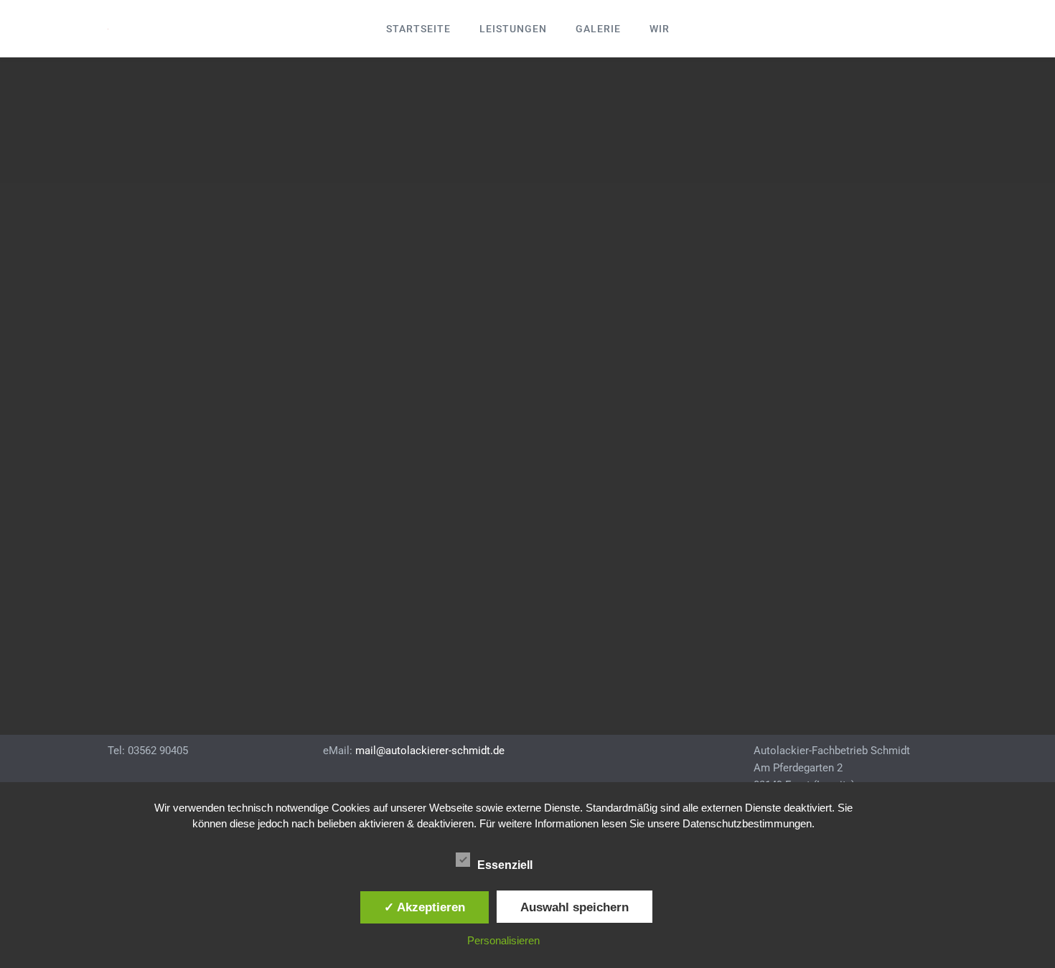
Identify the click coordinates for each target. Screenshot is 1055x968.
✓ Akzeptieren (424, 907)
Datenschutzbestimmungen (747, 823)
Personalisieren (503, 940)
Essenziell (506, 865)
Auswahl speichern (574, 907)
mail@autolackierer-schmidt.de (430, 750)
